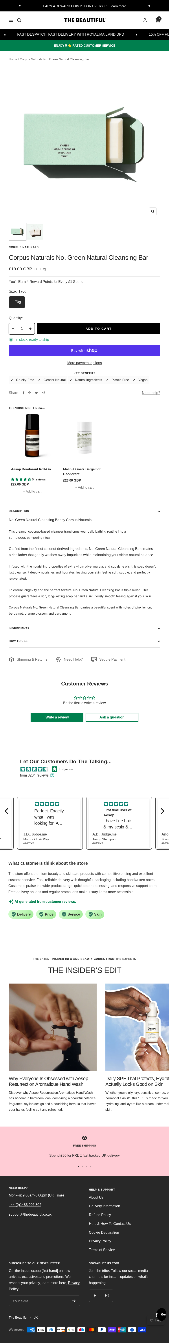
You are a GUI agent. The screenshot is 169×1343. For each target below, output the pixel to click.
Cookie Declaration (104, 1232)
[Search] (19, 20)
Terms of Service (102, 1250)
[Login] (145, 20)
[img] (34, 769)
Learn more (118, 6)
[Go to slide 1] (78, 1166)
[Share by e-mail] (43, 392)
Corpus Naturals (24, 247)
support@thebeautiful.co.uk (30, 1214)
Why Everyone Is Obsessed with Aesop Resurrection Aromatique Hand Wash (48, 1081)
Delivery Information (104, 1206)
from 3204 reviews (34, 775)
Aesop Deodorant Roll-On (31, 469)
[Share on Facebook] (23, 392)
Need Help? (73, 659)
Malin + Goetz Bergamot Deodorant (82, 471)
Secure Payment (112, 659)
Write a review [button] (57, 717)
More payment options (84, 363)
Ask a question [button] (112, 717)
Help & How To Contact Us (110, 1224)
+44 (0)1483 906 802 (25, 1205)
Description (19, 511)
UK (35, 1317)
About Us (96, 1197)
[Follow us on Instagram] (107, 1296)
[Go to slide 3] (86, 1166)
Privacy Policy (100, 1241)
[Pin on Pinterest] (29, 392)
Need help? (151, 393)
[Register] (74, 1300)
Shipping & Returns (32, 659)
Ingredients (19, 628)
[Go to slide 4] (90, 1166)
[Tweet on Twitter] (36, 392)
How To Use (18, 641)
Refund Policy (100, 1215)
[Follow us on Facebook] (95, 1296)
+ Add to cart (32, 491)
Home (13, 59)
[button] (8, 811)
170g (17, 302)
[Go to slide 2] (82, 1166)
